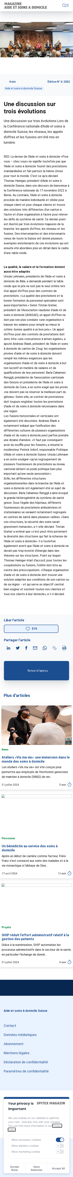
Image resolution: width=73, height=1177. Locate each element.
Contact (10, 1026)
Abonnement (13, 1044)
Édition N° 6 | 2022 (59, 81)
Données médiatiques (20, 1035)
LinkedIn (36, 987)
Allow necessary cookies (26, 1139)
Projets (6, 927)
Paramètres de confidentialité (26, 1071)
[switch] (60, 1140)
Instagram (7, 987)
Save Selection (36, 1168)
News (5, 749)
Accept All (58, 1168)
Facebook (65, 987)
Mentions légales (17, 1053)
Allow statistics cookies (25, 1145)
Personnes (8, 838)
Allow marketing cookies (25, 1151)
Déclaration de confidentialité (26, 1062)
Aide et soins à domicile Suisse (23, 88)
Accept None (14, 1168)
